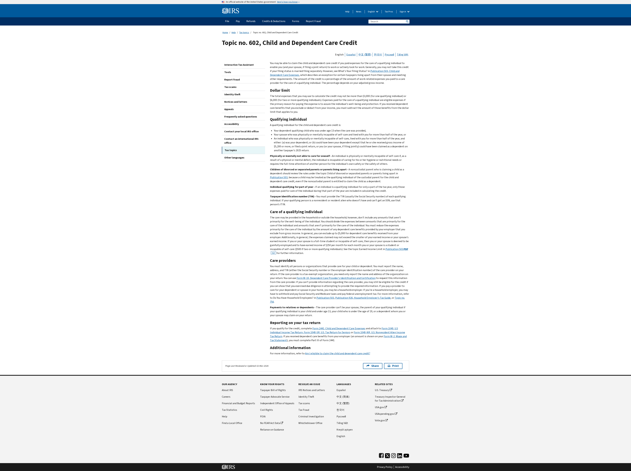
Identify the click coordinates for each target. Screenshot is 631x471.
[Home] (230, 9)
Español (351, 54)
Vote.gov (380, 420)
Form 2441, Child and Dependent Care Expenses (338, 328)
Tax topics (244, 32)
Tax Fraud (303, 410)
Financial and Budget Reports (238, 403)
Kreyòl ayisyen (345, 429)
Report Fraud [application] (313, 21)
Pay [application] (238, 21)
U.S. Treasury (382, 390)
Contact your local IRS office (241, 131)
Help (347, 11)
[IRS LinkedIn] (399, 455)
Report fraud (232, 79)
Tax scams (230, 87)
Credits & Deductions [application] (273, 21)
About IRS (227, 390)
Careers (226, 396)
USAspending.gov (384, 414)
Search (407, 21)
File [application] (227, 21)
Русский (389, 54)
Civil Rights (266, 410)
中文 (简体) (343, 396)
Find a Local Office (232, 423)
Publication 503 (279, 177)
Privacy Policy (384, 467)
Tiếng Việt (402, 54)
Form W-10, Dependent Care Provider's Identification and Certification (336, 278)
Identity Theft (306, 396)
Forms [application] (295, 21)
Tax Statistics (229, 410)
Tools (227, 72)
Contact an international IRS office (241, 140)
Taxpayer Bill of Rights (273, 390)
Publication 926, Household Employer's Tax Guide (363, 298)
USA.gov (379, 407)
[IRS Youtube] (406, 455)
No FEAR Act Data (270, 423)
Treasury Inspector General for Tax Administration (390, 398)
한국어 (378, 54)
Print (395, 366)
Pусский (341, 416)
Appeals (229, 109)
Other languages (234, 157)
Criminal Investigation (311, 416)
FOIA (263, 416)
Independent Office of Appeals (277, 403)
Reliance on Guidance (272, 429)
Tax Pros (389, 11)
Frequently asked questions (240, 116)
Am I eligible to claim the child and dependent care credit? (337, 353)
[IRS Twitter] (387, 455)
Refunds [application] (251, 21)
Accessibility (231, 124)
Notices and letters (235, 102)
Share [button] (375, 366)
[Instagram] (393, 455)
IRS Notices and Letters (311, 390)
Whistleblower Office (310, 423)
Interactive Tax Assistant (239, 64)
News (358, 11)
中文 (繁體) (364, 54)
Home (225, 32)
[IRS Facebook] (381, 455)
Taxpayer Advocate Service (275, 396)
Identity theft (232, 94)
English (371, 11)
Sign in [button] (403, 11)
